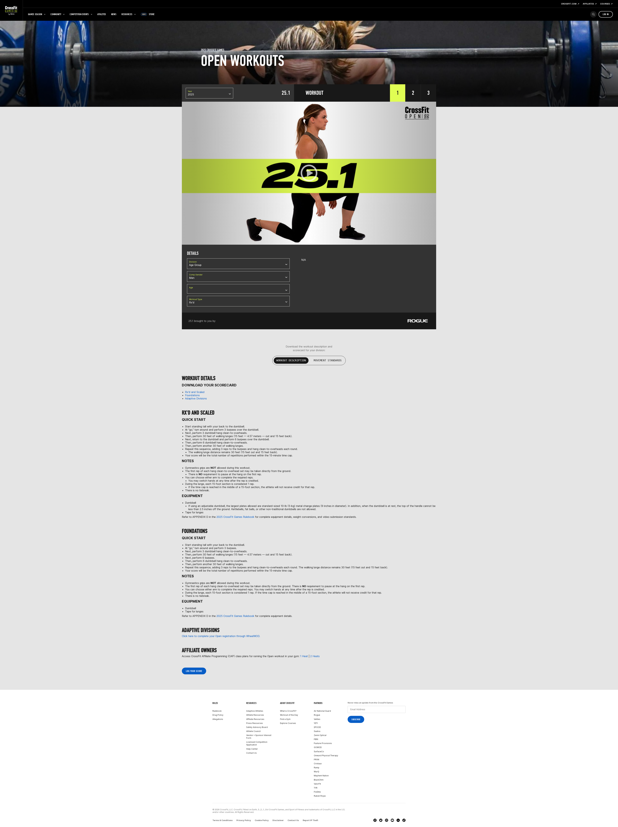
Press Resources (254, 723)
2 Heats (315, 656)
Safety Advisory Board (257, 727)
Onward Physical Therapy (326, 755)
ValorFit (317, 784)
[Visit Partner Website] (418, 321)
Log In (606, 14)
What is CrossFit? (288, 711)
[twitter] (380, 820)
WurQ (316, 771)
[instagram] (386, 820)
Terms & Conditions (222, 820)
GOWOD (318, 747)
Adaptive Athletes (254, 711)
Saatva (317, 731)
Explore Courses (288, 723)
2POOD (317, 727)
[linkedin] (398, 820)
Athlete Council (253, 731)
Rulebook (217, 711)
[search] (593, 14)
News (114, 14)
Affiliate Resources (255, 719)
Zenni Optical (320, 735)
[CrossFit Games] (11, 10)
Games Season (35, 14)
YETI (316, 723)
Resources (127, 14)
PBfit (316, 739)
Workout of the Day (289, 715)
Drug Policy (217, 715)
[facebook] (375, 820)
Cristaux (318, 763)
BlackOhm (318, 780)
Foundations (193, 395)
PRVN (316, 759)
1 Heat (304, 656)
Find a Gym (285, 719)
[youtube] (392, 820)
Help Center (252, 749)
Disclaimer (278, 820)
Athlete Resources (255, 715)
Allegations (217, 719)
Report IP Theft (310, 820)
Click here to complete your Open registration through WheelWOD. (221, 636)
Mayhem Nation (321, 775)
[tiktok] (404, 820)
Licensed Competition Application (256, 743)
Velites (317, 719)
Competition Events (79, 14)
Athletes (101, 14)
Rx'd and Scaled (195, 392)
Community (56, 14)
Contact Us (251, 753)
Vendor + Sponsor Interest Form (258, 736)
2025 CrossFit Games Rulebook (235, 516)
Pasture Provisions (323, 743)
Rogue (317, 715)
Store (148, 14)
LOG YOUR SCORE (194, 671)
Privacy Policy (243, 820)
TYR (315, 788)
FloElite (317, 792)
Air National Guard (322, 711)
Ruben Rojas (320, 796)
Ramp (316, 767)
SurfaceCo (319, 751)
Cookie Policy (262, 820)
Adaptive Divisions (196, 398)
